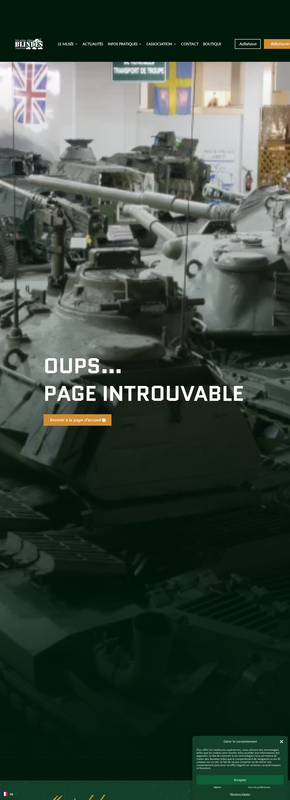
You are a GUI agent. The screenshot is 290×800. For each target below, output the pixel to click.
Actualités (93, 44)
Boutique (212, 44)
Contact (189, 44)
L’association (159, 44)
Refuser (217, 787)
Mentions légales (240, 794)
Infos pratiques (123, 44)
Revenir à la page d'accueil (75, 419)
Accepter (240, 780)
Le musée (66, 44)
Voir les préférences (259, 787)
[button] (281, 741)
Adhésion (247, 43)
